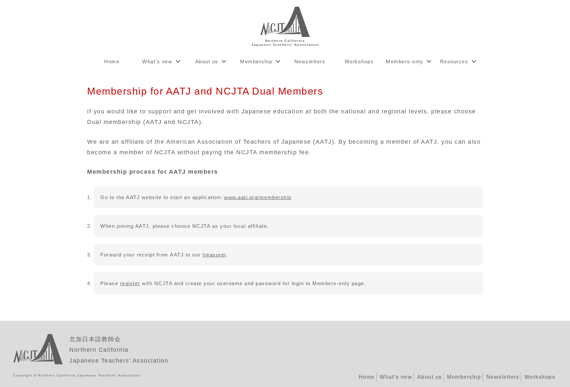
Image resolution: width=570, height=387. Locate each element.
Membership (256, 61)
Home (111, 61)
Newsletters (310, 61)
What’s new (157, 61)
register (130, 283)
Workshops (359, 61)
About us (206, 61)
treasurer (214, 254)
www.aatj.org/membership (258, 197)
